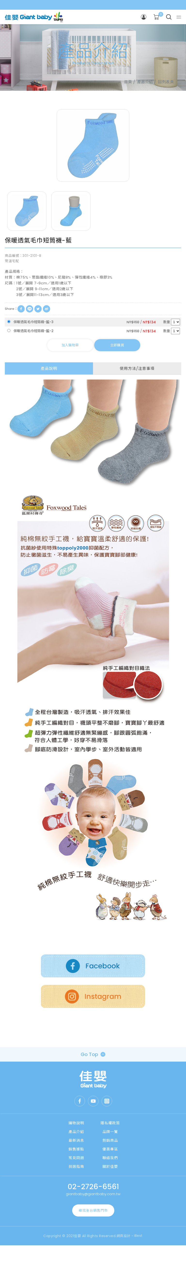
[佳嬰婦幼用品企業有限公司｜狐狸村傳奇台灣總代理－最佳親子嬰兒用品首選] (93, 1079)
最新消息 (76, 1140)
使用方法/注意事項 (137, 368)
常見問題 (76, 1157)
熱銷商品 (110, 1140)
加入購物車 (70, 345)
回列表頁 (166, 82)
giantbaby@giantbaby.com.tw (93, 1193)
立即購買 (117, 345)
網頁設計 (123, 1235)
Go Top (89, 1054)
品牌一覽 (110, 1131)
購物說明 (76, 1123)
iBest (138, 1235)
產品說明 (49, 368)
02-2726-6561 (93, 1186)
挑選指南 (76, 1166)
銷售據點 (76, 1149)
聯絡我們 (110, 1157)
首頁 (128, 82)
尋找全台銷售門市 (93, 1210)
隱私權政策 (110, 1123)
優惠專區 (110, 1149)
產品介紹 (76, 1131)
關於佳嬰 (110, 1166)
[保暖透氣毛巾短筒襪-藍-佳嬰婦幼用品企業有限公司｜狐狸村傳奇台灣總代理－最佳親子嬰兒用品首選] (38, 308)
